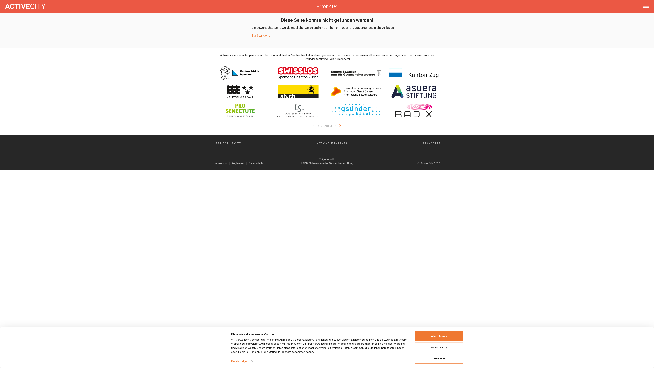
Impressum (220, 163)
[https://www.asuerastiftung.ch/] (413, 91)
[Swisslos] (298, 73)
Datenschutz (255, 163)
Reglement (237, 163)
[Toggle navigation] (646, 6)
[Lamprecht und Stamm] (298, 110)
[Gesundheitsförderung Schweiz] (356, 91)
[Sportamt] (240, 73)
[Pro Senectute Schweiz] (240, 110)
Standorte (431, 143)
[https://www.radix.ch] (413, 110)
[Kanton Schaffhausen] (298, 91)
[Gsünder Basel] (356, 110)
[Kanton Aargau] (240, 91)
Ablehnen (439, 358)
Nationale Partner (331, 143)
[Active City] (143, 6)
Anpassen (437, 347)
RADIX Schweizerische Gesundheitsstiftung (327, 163)
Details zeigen (239, 361)
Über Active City (227, 143)
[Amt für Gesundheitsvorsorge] (356, 73)
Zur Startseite (261, 35)
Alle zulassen (439, 336)
